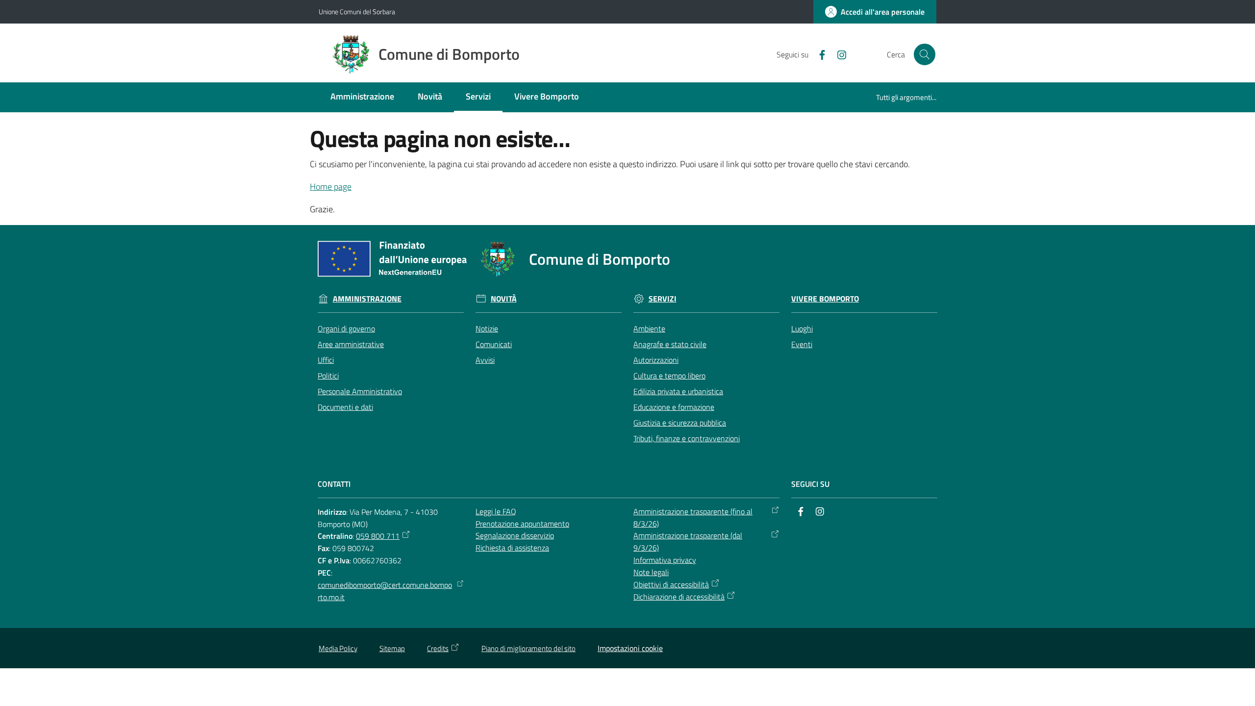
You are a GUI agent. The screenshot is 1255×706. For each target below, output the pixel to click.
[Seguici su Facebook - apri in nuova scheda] (818, 54)
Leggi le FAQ (496, 511)
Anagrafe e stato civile (669, 344)
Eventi (801, 344)
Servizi (663, 298)
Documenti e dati (345, 407)
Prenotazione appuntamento (522, 524)
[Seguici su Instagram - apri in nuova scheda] (838, 54)
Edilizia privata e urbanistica (678, 391)
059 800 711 (378, 536)
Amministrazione (367, 298)
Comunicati (494, 344)
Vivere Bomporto (825, 298)
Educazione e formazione (673, 407)
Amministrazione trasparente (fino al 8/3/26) (693, 517)
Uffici (326, 360)
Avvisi (485, 360)
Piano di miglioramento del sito (528, 648)
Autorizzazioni (655, 360)
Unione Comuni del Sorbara (357, 11)
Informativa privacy (664, 560)
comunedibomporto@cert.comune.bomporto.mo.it (385, 591)
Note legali (651, 572)
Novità (504, 298)
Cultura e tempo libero (669, 375)
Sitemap (392, 648)
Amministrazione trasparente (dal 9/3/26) (687, 542)
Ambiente (649, 328)
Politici (328, 375)
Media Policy (338, 648)
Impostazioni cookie (630, 648)
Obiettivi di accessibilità (671, 584)
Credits (438, 648)
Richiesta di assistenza (512, 548)
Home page (330, 186)
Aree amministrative (351, 344)
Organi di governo (346, 328)
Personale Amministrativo (360, 391)
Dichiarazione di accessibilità (679, 597)
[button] (924, 54)
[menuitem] (362, 97)
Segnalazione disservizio (515, 535)
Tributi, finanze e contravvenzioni (686, 438)
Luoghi (802, 328)
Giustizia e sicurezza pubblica (679, 423)
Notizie (487, 328)
